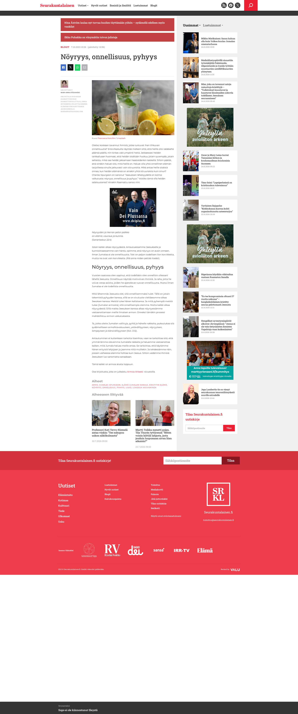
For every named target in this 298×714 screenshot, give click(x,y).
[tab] (192, 25)
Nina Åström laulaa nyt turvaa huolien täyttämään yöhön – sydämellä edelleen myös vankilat (114, 24)
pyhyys (121, 387)
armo (95, 385)
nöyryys (96, 387)
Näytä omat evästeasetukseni (166, 515)
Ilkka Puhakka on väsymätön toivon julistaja (90, 37)
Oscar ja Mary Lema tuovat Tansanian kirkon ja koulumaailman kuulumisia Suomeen (215, 159)
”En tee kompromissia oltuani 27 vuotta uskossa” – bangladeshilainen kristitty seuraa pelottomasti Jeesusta (217, 300)
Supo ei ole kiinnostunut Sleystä (77, 710)
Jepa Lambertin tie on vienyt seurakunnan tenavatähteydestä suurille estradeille (218, 392)
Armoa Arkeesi (135, 371)
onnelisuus (109, 387)
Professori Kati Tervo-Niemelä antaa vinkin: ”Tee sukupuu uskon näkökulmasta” (110, 432)
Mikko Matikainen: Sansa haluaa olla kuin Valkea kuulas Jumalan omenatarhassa (218, 41)
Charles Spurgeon (110, 385)
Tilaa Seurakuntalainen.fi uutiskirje (204, 416)
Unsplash (121, 138)
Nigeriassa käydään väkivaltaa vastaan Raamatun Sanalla (217, 276)
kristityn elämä (158, 385)
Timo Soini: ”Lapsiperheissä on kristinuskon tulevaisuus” (216, 184)
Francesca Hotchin (106, 138)
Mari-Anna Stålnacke (70, 93)
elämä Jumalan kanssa (135, 385)
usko (128, 387)
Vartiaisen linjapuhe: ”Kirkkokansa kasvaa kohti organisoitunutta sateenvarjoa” (217, 208)
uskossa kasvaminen (144, 387)
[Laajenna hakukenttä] (251, 5)
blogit (65, 47)
